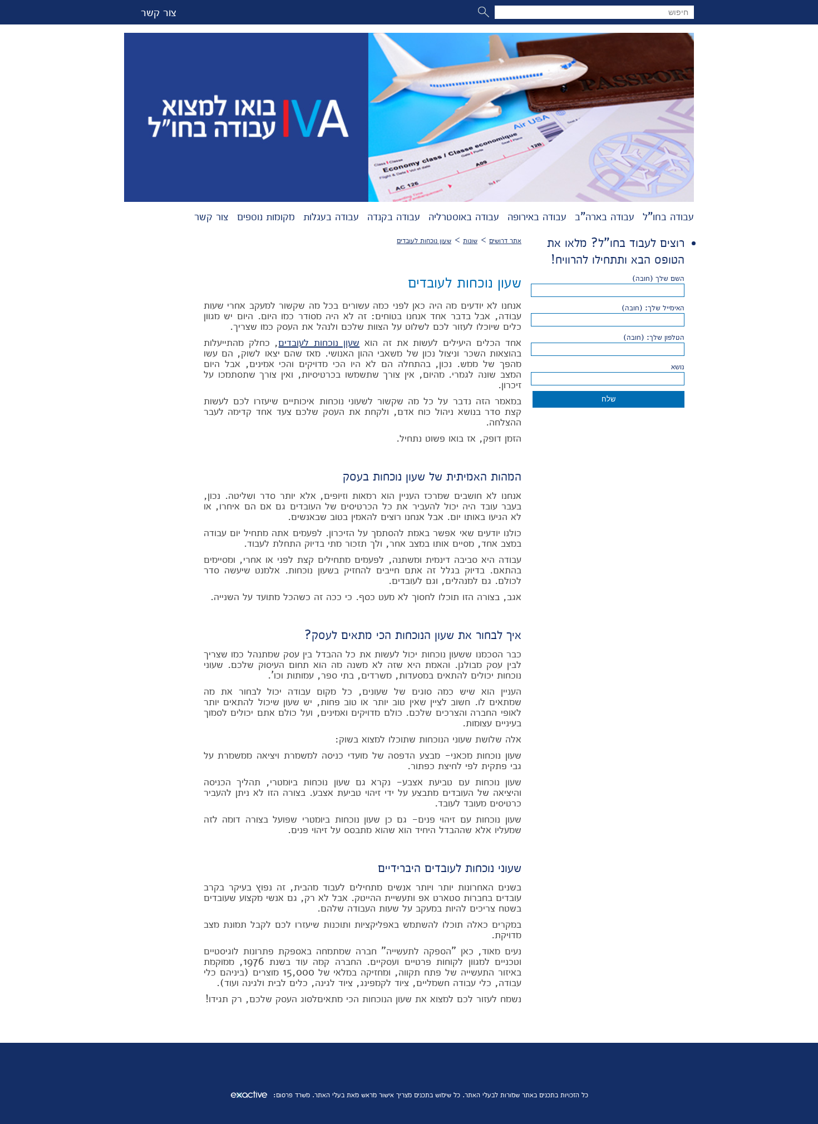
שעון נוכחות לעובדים (424, 240)
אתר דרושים (505, 240)
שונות (470, 240)
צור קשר (158, 12)
